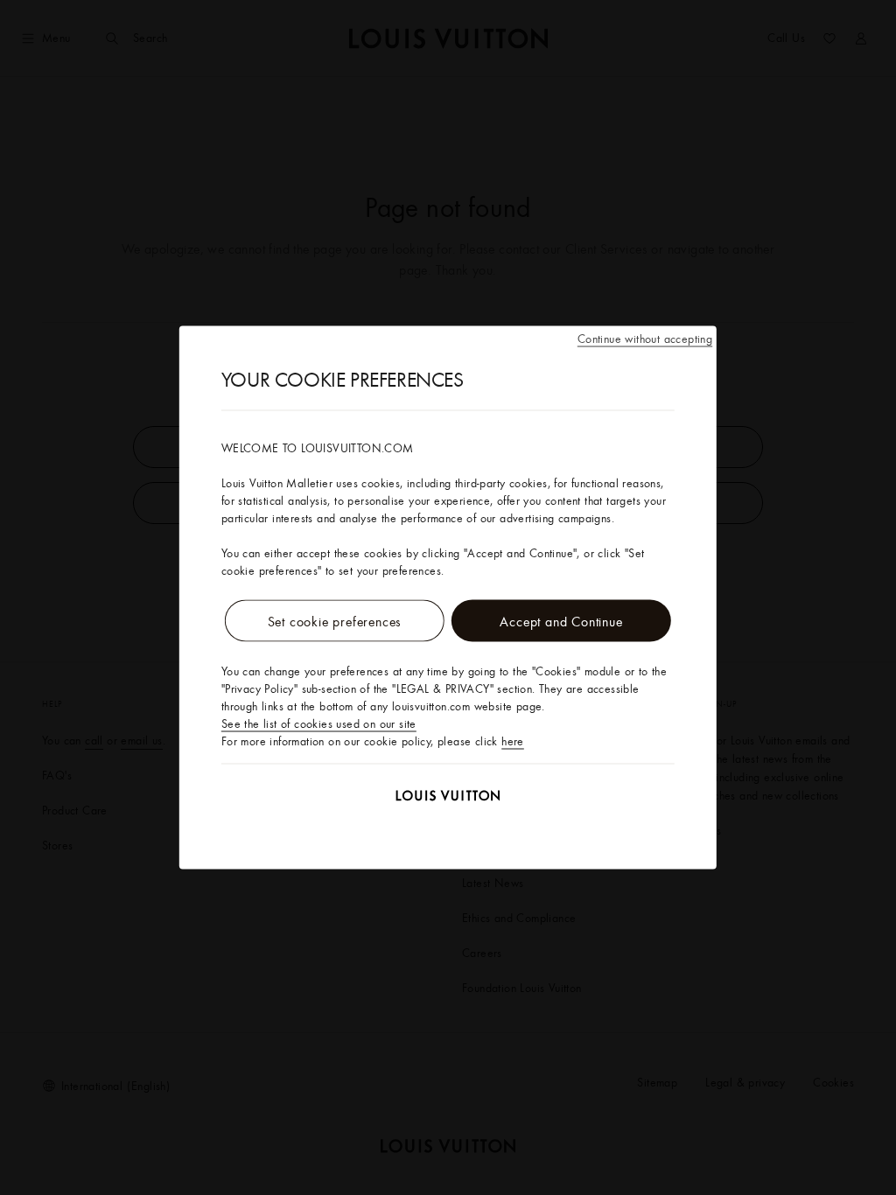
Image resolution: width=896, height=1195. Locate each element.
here (512, 741)
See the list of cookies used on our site (318, 723)
